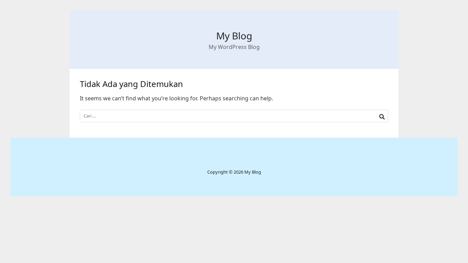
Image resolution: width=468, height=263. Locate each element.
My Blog (234, 35)
